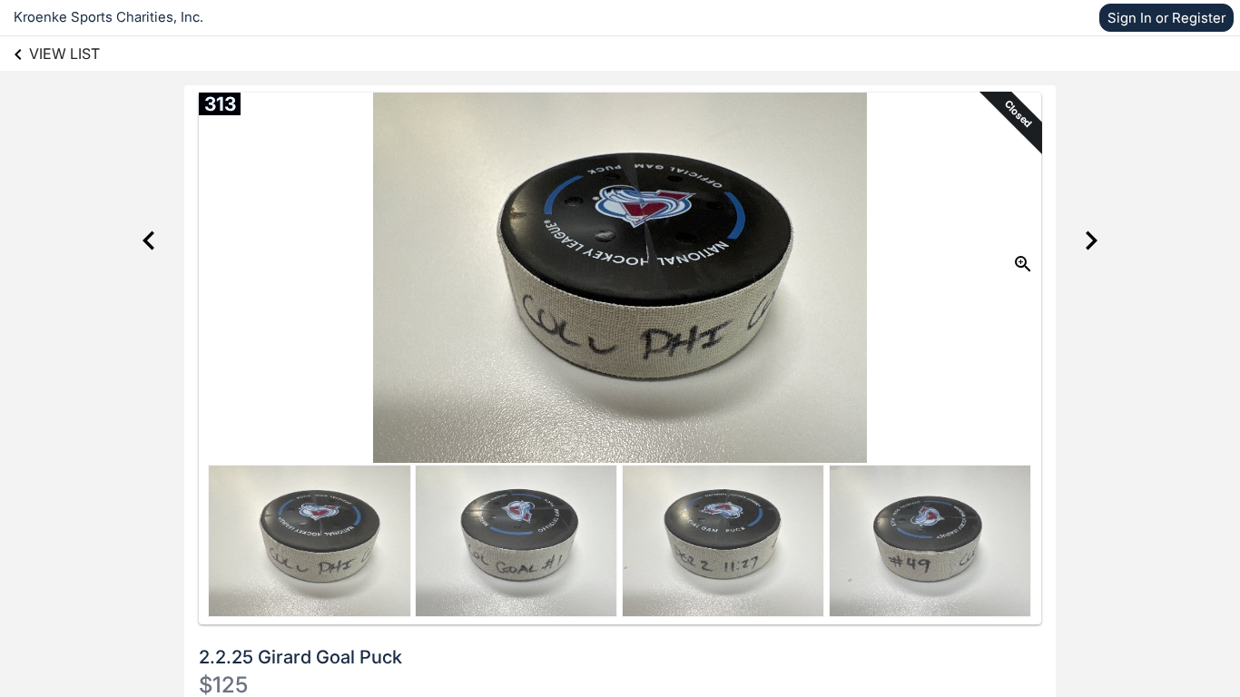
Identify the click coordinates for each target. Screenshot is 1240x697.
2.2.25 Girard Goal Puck (300, 657)
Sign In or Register (1166, 17)
